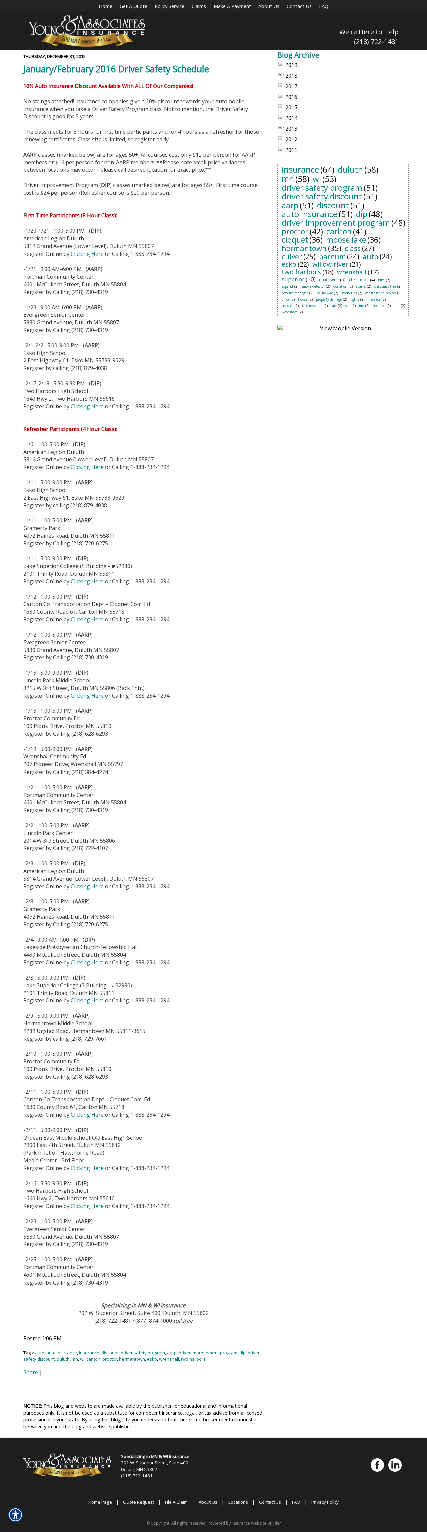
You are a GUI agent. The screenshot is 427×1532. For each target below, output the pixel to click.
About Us (208, 1502)
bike (381, 280)
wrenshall (169, 1359)
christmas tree (385, 286)
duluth (63, 1359)
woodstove (289, 312)
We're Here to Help (369, 31)
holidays (379, 305)
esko (152, 1359)
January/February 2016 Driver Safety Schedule (116, 69)
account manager (295, 293)
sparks (361, 286)
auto (39, 1353)
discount (110, 1353)
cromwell (329, 279)
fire (361, 305)
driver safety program (143, 1353)
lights (354, 299)
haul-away (325, 293)
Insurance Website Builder (256, 1523)
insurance (89, 1353)
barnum (332, 256)
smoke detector (313, 286)
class (353, 248)
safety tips (349, 293)
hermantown (132, 1359)
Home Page (100, 1502)
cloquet (295, 239)
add (397, 305)
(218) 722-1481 (376, 41)
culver (292, 256)
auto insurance (61, 1353)
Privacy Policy (325, 1502)
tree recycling (312, 305)
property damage (329, 299)
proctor (109, 1359)
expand (287, 286)
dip (242, 1353)
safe (334, 305)
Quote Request (138, 1502)
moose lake (346, 239)
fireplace (374, 299)
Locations (238, 1502)
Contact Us (270, 1502)
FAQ (296, 1502)
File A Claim (176, 1502)
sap (347, 305)
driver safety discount (322, 196)
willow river (330, 264)
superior (293, 279)
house (302, 299)
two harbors (193, 1359)
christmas (359, 280)
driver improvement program (208, 1353)
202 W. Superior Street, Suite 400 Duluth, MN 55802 (154, 1466)
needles (287, 305)
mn (75, 1359)
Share (30, 1372)
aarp (172, 1353)
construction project (380, 293)
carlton (93, 1359)
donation (340, 286)
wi (82, 1359)
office (285, 299)
